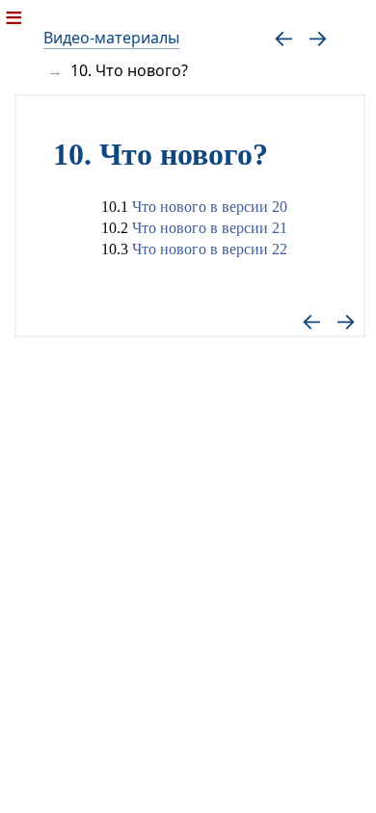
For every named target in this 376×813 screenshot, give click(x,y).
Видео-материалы (111, 37)
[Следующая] (318, 37)
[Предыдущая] (284, 37)
